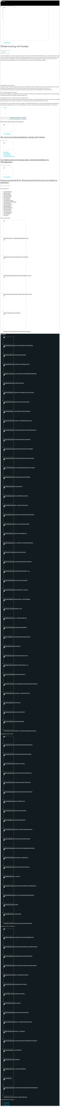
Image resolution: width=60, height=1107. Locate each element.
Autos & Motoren (8, 191)
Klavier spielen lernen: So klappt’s (12, 313)
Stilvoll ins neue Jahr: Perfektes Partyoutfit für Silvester (18, 561)
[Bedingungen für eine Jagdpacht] (9, 1058)
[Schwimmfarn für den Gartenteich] (9, 1001)
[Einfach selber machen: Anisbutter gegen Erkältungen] (9, 781)
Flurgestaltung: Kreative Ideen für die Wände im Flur (16, 364)
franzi (4, 51)
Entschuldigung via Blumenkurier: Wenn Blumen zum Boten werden (20, 946)
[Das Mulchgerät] (9, 1076)
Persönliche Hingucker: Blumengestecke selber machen (17, 754)
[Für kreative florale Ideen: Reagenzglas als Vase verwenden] (9, 447)
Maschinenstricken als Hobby (11, 904)
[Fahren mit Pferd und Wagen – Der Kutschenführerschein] (9, 1020)
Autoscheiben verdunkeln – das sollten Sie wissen (16, 505)
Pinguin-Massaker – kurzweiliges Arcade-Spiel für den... (17, 636)
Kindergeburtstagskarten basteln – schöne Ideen (16, 857)
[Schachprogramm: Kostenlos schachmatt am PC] (9, 654)
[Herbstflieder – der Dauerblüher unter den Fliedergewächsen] (9, 992)
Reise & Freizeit (7, 209)
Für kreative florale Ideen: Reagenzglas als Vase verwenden (18, 448)
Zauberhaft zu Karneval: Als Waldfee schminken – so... (17, 571)
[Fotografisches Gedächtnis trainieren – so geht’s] (9, 588)
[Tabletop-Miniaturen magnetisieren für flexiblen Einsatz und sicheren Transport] (15, 255)
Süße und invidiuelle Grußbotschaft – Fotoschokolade (17, 599)
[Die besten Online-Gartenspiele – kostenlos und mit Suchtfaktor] (9, 691)
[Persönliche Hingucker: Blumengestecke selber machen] (9, 752)
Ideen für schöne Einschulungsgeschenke (14, 721)
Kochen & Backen (8, 204)
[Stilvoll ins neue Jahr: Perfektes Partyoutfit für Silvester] (9, 560)
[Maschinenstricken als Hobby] (9, 903)
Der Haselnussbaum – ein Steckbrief (12, 1050)
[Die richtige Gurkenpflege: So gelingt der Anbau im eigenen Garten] (9, 964)
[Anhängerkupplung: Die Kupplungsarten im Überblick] (9, 475)
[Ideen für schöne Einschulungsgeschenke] (9, 720)
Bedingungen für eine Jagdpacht (12, 1059)
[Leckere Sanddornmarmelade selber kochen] (9, 818)
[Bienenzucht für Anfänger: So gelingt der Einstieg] (9, 973)
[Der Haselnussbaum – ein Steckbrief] (9, 1048)
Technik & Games (8, 212)
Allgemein (6, 152)
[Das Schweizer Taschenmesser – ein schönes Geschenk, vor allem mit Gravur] (9, 729)
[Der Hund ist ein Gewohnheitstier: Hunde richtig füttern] (9, 131)
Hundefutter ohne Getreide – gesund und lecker (15, 1097)
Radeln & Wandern (8, 207)
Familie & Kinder (8, 196)
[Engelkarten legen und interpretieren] (9, 485)
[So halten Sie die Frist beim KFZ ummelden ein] (9, 532)
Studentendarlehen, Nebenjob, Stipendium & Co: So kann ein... (19, 392)
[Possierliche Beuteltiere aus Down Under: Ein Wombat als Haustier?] (9, 1039)
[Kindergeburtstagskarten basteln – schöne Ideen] (9, 856)
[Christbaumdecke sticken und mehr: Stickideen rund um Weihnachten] (15, 274)
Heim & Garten (7, 203)
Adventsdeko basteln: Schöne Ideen (12, 914)
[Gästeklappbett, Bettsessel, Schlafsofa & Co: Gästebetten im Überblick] (9, 344)
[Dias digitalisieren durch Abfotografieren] (9, 381)
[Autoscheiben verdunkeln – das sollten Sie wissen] (9, 503)
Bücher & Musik (7, 194)
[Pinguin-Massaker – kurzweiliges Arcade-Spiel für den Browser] (9, 635)
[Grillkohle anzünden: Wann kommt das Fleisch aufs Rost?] (9, 922)
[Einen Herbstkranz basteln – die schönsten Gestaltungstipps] (9, 893)
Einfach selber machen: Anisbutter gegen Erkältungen (17, 782)
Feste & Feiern (7, 153)
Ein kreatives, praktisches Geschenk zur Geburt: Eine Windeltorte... (20, 885)
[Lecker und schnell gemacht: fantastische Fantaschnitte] (9, 771)
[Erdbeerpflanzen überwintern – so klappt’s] (9, 1029)
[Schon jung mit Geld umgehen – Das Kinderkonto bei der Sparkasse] (9, 419)
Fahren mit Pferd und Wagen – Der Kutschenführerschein (18, 1021)
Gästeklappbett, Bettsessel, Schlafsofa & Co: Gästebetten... (18, 345)
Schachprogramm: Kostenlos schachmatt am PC (16, 655)
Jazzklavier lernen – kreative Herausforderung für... (16, 238)
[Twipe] (3, 1)
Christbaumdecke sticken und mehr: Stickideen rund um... (18, 275)
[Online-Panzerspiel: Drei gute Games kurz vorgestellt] (9, 438)
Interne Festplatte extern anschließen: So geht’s (16, 495)
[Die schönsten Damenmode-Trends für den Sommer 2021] (15, 292)
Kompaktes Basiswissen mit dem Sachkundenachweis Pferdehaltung (21, 1087)
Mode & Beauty (7, 206)
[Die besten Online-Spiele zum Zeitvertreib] (9, 710)
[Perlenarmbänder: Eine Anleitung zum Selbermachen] (9, 837)
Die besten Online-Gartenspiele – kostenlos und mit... (17, 693)
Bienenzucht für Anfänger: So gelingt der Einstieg (16, 974)
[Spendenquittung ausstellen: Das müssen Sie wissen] (9, 400)
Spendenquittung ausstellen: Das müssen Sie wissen (16, 401)
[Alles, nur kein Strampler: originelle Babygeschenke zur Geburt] (9, 466)
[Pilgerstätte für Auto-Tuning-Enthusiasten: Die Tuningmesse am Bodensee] (9, 428)
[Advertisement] (30, 72)
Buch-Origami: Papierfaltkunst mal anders (14, 763)
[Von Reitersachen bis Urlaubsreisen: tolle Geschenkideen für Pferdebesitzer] (9, 149)
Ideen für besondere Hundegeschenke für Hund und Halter (18, 956)
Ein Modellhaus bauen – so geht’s (12, 876)
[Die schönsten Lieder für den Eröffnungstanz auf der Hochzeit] (9, 456)
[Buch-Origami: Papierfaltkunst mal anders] (9, 762)
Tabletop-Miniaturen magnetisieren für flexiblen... (16, 257)
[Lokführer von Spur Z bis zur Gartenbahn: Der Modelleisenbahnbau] (9, 372)
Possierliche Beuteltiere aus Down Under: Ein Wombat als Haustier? (20, 1040)
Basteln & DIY (7, 193)
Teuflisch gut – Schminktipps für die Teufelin (15, 552)
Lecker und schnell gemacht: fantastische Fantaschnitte (18, 773)
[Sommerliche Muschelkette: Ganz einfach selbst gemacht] (9, 790)
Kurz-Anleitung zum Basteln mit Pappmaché (15, 810)
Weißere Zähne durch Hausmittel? (12, 646)
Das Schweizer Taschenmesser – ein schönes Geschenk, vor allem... (20, 730)
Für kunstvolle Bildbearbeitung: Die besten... (15, 674)
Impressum (6, 1102)
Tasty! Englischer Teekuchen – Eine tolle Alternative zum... (18, 829)
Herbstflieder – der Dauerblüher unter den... (14, 993)
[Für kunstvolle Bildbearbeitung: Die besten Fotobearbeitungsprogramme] (9, 673)
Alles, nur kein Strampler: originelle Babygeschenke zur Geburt (19, 467)
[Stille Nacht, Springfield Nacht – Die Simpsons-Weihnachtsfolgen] (9, 607)
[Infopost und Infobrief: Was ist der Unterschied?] (9, 579)
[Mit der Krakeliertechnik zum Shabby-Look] (9, 799)
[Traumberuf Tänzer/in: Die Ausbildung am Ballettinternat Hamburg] (9, 682)
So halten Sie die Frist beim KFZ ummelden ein (15, 533)
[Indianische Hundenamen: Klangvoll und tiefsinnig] (9, 1011)
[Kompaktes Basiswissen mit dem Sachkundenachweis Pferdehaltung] (9, 1086)
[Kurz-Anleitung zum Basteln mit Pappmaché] (9, 809)
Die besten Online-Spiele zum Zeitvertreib (14, 712)
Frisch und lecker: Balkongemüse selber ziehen (15, 984)
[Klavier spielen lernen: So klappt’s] (15, 311)
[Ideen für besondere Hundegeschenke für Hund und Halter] (9, 954)
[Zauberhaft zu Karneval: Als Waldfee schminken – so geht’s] (9, 569)
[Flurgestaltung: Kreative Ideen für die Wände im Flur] (9, 362)
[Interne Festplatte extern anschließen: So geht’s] (9, 494)
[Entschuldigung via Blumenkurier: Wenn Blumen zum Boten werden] (9, 945)
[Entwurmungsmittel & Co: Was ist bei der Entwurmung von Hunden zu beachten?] (9, 174)
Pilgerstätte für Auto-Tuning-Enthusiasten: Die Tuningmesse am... (20, 430)
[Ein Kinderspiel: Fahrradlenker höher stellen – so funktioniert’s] (9, 663)
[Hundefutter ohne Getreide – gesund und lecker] (9, 1095)
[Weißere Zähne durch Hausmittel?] (9, 644)
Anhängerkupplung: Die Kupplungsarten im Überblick (17, 477)
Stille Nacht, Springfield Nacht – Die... (13, 608)
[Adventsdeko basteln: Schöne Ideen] (9, 912)
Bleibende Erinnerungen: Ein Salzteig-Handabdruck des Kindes (19, 848)
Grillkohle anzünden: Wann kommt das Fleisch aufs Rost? (18, 923)
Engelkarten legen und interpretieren (13, 486)
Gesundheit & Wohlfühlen (10, 202)
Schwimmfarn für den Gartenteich (12, 1003)
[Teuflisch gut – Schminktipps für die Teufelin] (9, 550)
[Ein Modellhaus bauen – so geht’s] (9, 875)
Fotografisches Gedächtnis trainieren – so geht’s (16, 589)
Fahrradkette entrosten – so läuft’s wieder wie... (15, 618)
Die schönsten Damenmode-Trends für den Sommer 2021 (18, 294)
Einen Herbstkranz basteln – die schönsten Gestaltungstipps (19, 895)
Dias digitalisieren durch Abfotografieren (14, 383)
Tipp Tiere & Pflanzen (9, 156)
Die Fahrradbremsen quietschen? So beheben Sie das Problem (19, 514)
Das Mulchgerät (7, 1078)
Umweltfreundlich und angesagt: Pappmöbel (15, 354)
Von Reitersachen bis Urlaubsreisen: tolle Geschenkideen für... (19, 937)
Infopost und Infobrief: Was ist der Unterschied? (15, 580)
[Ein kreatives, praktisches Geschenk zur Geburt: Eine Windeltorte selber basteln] (9, 884)
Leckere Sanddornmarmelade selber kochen (14, 820)
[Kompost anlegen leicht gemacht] (9, 701)
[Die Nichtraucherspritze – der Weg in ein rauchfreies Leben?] (9, 541)
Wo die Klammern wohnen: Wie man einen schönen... (17, 867)
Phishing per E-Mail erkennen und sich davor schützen (17, 331)
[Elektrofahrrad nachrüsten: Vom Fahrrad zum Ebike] (9, 522)
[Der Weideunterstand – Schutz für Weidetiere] (9, 1067)
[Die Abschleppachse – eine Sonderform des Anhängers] (9, 409)
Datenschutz (7, 1105)
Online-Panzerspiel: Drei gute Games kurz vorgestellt (17, 439)
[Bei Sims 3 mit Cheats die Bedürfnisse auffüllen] (9, 626)
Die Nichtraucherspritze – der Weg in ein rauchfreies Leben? (18, 542)
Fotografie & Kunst (8, 200)
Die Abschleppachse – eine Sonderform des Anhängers (17, 411)
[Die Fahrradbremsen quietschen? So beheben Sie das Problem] (9, 513)
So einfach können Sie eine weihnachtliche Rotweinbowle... (18, 744)
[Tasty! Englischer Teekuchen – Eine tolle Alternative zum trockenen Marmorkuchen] (9, 828)
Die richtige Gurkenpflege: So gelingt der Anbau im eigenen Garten (20, 965)
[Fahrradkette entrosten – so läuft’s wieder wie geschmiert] (9, 616)
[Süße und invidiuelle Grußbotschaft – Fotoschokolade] (9, 597)
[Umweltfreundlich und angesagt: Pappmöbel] (9, 353)
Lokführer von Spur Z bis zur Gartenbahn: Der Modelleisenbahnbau (20, 373)
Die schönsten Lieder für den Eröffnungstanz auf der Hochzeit (19, 458)
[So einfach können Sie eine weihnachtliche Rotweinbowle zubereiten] (9, 743)
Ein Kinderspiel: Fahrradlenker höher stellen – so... (16, 665)
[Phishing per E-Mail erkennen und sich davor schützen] (15, 330)
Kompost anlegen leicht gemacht (12, 702)
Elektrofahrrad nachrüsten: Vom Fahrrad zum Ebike (16, 524)
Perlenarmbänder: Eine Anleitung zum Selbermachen (17, 838)
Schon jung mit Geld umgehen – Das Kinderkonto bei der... (18, 420)
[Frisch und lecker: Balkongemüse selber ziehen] (9, 982)
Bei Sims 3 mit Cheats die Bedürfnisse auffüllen (15, 627)
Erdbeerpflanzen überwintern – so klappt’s (14, 1031)
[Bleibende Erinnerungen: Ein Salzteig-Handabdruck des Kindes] (9, 846)
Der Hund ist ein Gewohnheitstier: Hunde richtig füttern (23, 137)
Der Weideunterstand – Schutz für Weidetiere (15, 1068)
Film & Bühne (7, 199)
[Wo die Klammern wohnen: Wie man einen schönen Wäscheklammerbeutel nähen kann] (9, 865)
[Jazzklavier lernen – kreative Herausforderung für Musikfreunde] (15, 236)
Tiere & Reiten (7, 42)
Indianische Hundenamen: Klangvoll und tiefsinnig (16, 1012)
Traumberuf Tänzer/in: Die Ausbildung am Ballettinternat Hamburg (20, 683)
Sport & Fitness (7, 210)
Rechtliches (6, 1103)
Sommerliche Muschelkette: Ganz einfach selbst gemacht (18, 791)
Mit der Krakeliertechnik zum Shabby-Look (14, 801)
